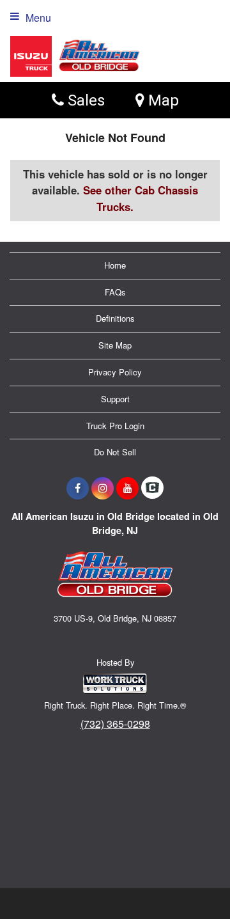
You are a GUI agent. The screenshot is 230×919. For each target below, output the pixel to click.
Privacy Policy (115, 372)
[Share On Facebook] (77, 488)
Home (115, 265)
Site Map (115, 345)
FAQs (115, 292)
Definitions (115, 318)
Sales (84, 100)
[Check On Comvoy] (152, 488)
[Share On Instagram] (102, 488)
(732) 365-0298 (115, 723)
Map (161, 100)
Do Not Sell (115, 452)
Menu (38, 17)
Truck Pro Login (115, 426)
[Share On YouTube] (127, 488)
